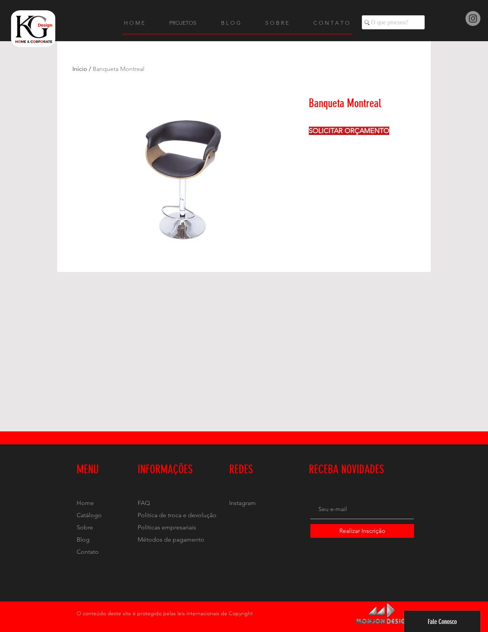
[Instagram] (473, 18)
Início (79, 68)
